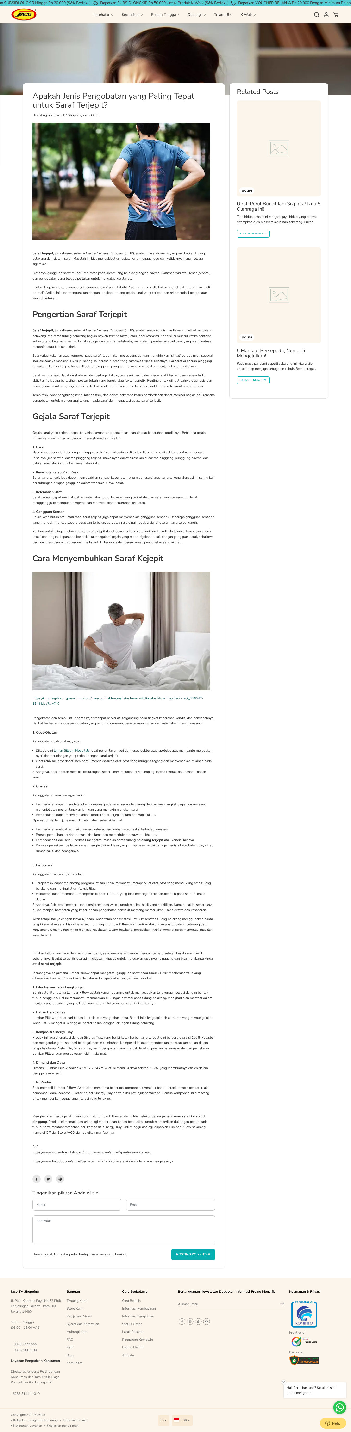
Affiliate (128, 1355)
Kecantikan (131, 14)
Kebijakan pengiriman (63, 1425)
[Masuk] (326, 14)
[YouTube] (206, 1321)
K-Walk (247, 14)
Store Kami (75, 1308)
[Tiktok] (198, 1321)
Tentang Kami (77, 1300)
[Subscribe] (282, 1304)
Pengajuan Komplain (137, 1339)
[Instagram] (190, 1321)
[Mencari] (316, 14)
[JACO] (24, 15)
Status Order (132, 1324)
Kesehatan (102, 14)
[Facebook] (36, 1179)
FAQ (70, 1339)
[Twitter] (48, 1179)
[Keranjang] (336, 14)
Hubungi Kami (77, 1331)
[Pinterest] (60, 1179)
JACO (41, 1415)
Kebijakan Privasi (79, 1316)
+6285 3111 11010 (25, 1393)
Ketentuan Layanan (27, 1425)
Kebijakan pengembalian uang (35, 1420)
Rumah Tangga (164, 14)
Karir (70, 1347)
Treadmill (222, 14)
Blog (70, 1355)
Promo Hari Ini (133, 1347)
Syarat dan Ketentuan (83, 1324)
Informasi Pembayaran (139, 1308)
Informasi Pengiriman (138, 1316)
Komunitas (75, 1363)
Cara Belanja (131, 1300)
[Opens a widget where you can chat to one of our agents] (333, 1424)
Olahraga (196, 14)
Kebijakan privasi (75, 1420)
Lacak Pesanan (133, 1331)
